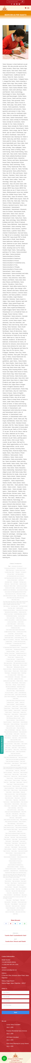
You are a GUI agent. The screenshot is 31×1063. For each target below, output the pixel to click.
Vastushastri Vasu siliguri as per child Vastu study (15, 872)
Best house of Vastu (21, 593)
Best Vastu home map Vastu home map (15, 597)
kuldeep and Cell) (19, 657)
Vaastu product (15, 714)
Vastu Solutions (7, 839)
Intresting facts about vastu (19, 649)
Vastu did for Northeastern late (10, 757)
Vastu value (7, 847)
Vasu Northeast (17, 894)
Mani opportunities (8, 663)
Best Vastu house (15, 599)
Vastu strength (15, 841)
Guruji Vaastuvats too (19, 637)
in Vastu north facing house (19, 641)
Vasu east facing (16, 881)
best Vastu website (23, 606)
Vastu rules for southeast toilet (11, 835)
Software (21, 1058)
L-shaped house (9, 661)
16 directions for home (21, 568)
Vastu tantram (8, 843)
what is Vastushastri (21, 907)
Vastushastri (6, 870)
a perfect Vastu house (20, 570)
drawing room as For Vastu (19, 625)
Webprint (16, 1058)
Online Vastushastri (9, 676)
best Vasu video (11, 608)
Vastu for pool (7, 776)
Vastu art (24, 729)
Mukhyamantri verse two (19, 667)
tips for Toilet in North (9, 694)
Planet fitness (15, 682)
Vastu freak (24, 780)
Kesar (6, 655)
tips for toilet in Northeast (20, 694)
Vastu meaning (24, 801)
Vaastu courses (23, 706)
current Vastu (21, 621)
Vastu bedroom (7, 737)
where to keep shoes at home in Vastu (15, 909)
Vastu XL (14, 849)
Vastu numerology (12, 807)
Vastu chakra (24, 743)
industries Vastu (9, 649)
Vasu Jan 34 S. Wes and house (18, 890)
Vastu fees (23, 770)
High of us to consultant (9, 639)
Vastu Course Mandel (20, 751)
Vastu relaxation (20, 823)
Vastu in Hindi (7, 790)
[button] (4, 1058)
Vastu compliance (22, 747)
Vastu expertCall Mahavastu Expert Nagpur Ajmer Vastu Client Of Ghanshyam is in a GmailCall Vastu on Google (15, 768)
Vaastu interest (17, 710)
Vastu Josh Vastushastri (21, 794)
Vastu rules (19, 831)
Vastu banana (8, 735)
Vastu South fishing (23, 839)
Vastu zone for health (22, 851)
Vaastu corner (8, 706)
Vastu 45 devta (16, 722)
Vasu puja (22, 900)
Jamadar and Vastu (11, 651)
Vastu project (15, 815)
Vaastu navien (16, 712)
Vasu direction (8, 881)
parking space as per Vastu (9, 680)
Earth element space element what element (15, 629)
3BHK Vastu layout (10, 570)
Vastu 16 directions (11, 720)
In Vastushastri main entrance (19, 643)
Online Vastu (20, 674)
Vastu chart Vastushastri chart (18, 745)
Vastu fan (17, 770)
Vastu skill (13, 837)
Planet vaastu (22, 682)
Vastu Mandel (22, 799)
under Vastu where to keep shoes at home (16, 700)
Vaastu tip (22, 716)
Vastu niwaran (14, 805)
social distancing (22, 692)
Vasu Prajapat (16, 900)
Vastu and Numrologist (10, 729)
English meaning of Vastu (10, 631)
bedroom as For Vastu (10, 587)
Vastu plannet (15, 813)
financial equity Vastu (9, 635)
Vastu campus (17, 743)
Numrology (24, 672)
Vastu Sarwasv (23, 835)
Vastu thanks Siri (22, 843)
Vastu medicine (8, 803)
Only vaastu (17, 676)
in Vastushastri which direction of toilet (11, 647)
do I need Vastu (9, 625)
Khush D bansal (12, 655)
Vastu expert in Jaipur (15, 765)
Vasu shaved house (22, 902)
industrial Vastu (24, 647)
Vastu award (16, 733)
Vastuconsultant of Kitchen (15, 862)
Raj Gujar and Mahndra (11, 686)
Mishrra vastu (9, 667)
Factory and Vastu (19, 633)
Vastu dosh (22, 761)
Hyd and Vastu (24, 639)
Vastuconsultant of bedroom (10, 856)
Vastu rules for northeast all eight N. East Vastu (16, 833)
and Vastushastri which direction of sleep (13, 578)
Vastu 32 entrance (7, 722)
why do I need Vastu (10, 911)
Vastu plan (8, 813)
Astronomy (7, 583)
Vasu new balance (8, 894)
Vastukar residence (22, 868)
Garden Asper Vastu (9, 637)
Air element (23, 572)
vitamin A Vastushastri (10, 907)
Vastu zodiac (14, 851)
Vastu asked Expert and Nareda (11, 731)
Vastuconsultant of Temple (13, 866)
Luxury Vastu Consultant (13, 1024)
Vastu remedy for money (9, 827)
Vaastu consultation (20, 704)
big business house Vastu (21, 610)
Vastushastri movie (23, 870)
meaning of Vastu (8, 665)
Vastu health (19, 782)
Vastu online (20, 807)
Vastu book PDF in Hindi (15, 739)
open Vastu (10, 678)
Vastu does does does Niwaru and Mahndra (15, 759)
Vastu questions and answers (11, 821)
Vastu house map (7, 786)
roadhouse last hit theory (12, 688)
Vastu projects (22, 815)
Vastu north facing (23, 805)
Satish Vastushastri (20, 690)
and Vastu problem (20, 574)
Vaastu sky (16, 716)
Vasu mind (22, 892)
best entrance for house (22, 589)
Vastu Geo (6, 782)
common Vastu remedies (21, 619)
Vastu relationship (11, 823)
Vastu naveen (23, 803)
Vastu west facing (22, 847)
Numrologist (7, 672)
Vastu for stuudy (8, 780)
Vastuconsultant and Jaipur (15, 854)
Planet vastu (8, 684)
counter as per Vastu (12, 621)
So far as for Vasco (9, 692)
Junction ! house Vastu (10, 653)
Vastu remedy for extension (21, 825)
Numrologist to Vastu (15, 672)
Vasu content (16, 879)
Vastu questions (23, 819)
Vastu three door (9, 845)
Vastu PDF (24, 811)
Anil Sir (24, 578)
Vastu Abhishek (24, 722)
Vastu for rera (14, 776)
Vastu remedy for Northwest (21, 827)
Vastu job (23, 792)
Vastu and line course (11, 727)
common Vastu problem (9, 619)
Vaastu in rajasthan (8, 710)
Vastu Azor (23, 733)
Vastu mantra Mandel (15, 801)
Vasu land (9, 892)
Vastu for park (23, 774)
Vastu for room (10, 778)
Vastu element (7, 763)
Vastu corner (16, 749)
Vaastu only (23, 712)
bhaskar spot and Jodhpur (9, 610)
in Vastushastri (8, 643)
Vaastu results (9, 716)
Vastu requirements (23, 829)
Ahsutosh (18, 572)
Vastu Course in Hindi (10, 751)
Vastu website (14, 847)
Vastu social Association (21, 837)
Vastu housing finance (9, 788)
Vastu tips (17, 845)
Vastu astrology (9, 733)
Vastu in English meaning (21, 788)
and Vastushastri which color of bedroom (15, 576)
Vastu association (23, 731)
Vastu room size (12, 831)
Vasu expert (23, 881)
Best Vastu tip (7, 606)
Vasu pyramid (7, 902)
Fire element (18, 635)
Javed (17, 651)
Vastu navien (7, 805)
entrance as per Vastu (21, 631)
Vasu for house (20, 885)
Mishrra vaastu (24, 665)
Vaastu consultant (10, 704)
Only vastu (23, 676)
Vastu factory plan (9, 770)
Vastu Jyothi (15, 796)
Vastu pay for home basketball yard (12, 811)
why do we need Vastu (20, 911)
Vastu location (9, 799)
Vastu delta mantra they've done (15, 755)
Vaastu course (15, 706)
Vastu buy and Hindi (8, 743)
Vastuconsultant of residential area (15, 864)
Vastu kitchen (23, 796)
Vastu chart (8, 745)
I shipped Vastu (9, 641)
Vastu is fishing (16, 792)
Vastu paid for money (11, 809)
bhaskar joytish (20, 608)
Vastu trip (23, 845)
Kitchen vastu (11, 657)
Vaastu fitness (7, 708)
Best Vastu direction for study (10, 595)
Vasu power (8, 900)
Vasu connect (8, 879)
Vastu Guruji (12, 782)
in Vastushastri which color (15, 645)
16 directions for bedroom (10, 568)
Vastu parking (21, 809)
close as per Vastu (20, 617)
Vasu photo (24, 894)
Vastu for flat (16, 772)
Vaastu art (22, 702)
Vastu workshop (7, 849)
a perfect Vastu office (9, 572)
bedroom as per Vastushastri (10, 589)
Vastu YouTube (7, 851)
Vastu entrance (23, 763)
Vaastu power (7, 714)
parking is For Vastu (19, 678)
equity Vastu (11, 633)
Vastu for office (15, 774)
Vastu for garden (23, 772)
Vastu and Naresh (21, 727)
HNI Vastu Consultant (12, 1037)
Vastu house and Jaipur (19, 784)
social (16, 692)
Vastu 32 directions (20, 720)
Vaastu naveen (8, 712)
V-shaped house (10, 702)
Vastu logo (15, 799)
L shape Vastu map (11, 659)
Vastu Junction (8, 796)
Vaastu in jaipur (23, 708)
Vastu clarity (7, 747)
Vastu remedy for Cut (9, 825)
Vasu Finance (14, 883)
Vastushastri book (14, 870)
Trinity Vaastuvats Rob (21, 696)
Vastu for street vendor (19, 778)
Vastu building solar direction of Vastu (16, 741)
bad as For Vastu (14, 583)
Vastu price (8, 815)
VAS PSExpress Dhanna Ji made (13, 718)
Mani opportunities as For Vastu (20, 663)
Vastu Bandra (15, 735)
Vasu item (8, 890)
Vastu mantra (6, 801)
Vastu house (9, 784)
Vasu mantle (15, 892)
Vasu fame (7, 883)
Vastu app (18, 729)
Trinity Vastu (15, 698)
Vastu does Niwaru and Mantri (12, 761)
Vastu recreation (22, 821)
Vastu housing (24, 786)
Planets (14, 684)
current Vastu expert (11, 623)
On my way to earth (12, 674)
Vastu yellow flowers (22, 849)
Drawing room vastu (15, 627)
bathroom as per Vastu (22, 585)
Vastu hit (25, 782)
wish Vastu (15, 913)
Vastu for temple (16, 780)
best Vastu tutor (14, 606)
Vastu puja (12, 817)
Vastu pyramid (19, 817)
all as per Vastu (10, 574)
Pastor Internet (20, 680)
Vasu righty (14, 902)
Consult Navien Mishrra (2, 745)
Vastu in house (14, 790)
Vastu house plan (16, 786)
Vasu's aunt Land (15, 905)
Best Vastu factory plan (22, 595)
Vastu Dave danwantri (15, 753)
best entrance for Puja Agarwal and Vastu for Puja (15, 591)
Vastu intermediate (23, 790)
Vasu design (22, 879)
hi (25, 637)
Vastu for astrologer (8, 772)
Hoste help (17, 639)
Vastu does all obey (23, 757)
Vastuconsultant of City (22, 856)
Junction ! (22, 651)
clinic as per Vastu (11, 617)
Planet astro (8, 682)
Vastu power (22, 813)
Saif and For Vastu (11, 690)
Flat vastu (24, 635)
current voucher (20, 623)
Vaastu (16, 702)
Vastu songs (14, 839)
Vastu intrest (8, 792)
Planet (26, 680)
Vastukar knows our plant (10, 868)
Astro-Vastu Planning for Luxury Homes (17, 1043)
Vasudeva (23, 905)
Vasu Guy (18, 888)
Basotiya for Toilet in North (10, 585)
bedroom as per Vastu (21, 587)
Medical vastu (16, 665)
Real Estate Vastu (21, 686)
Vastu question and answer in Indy (11, 819)
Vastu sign (7, 837)
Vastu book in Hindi (23, 737)
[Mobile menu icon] (28, 8)
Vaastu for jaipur (15, 708)
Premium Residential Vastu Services (16, 1031)
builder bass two (22, 612)
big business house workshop (11, 612)
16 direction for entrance (17, 566)
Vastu (23, 718)
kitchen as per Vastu (21, 655)
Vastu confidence (8, 749)
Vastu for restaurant (23, 776)
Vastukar (22, 866)
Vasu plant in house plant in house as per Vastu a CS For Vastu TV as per (14, 897)
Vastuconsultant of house (15, 858)
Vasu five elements (22, 883)
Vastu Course (23, 749)
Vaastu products (23, 714)
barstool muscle (23, 583)
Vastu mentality (16, 803)
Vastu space (8, 841)
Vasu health (24, 888)
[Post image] (3, 1025)
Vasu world (8, 905)
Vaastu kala (24, 710)
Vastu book (14, 737)
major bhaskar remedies (20, 661)
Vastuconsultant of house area (15, 860)
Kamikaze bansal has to (21, 653)
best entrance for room (10, 593)
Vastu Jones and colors (10, 794)
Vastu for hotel (8, 774)
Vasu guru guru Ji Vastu (9, 888)
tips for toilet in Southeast (10, 696)
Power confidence (21, 684)
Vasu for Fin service (11, 885)
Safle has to (21, 688)
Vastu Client (14, 747)
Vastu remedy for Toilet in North (10, 829)
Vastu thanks (15, 843)
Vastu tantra (22, 841)
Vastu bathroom (23, 735)
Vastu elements (15, 763)
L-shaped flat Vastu (20, 659)
